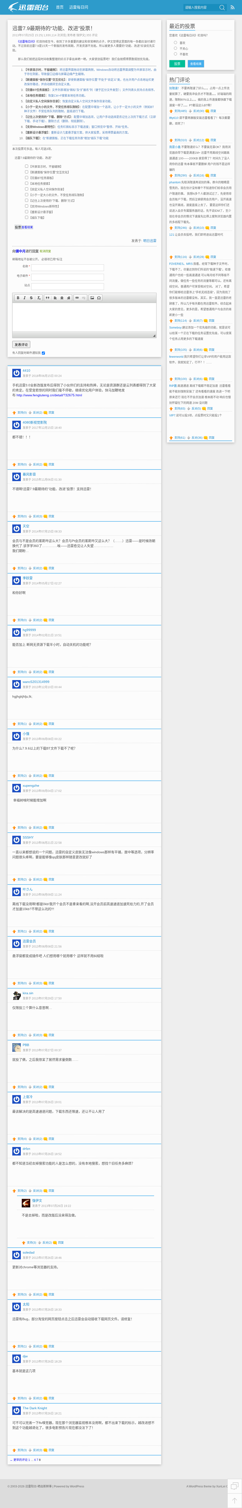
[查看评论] (234, 1486)
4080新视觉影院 (35, 422)
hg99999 (29, 630)
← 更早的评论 (19, 1460)
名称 (26, 266)
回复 (51, 412)
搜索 (222, 7)
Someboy (175, 327)
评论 (92, 35)
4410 (26, 370)
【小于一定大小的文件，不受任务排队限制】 (57, 195)
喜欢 (182, 43)
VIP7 (172, 415)
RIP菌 (173, 386)
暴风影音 (29, 474)
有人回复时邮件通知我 (26, 353)
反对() (37, 412)
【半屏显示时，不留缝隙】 (46, 166)
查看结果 (27, 227)
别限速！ (175, 88)
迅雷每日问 (78, 7)
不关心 (184, 48)
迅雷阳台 (28, 7)
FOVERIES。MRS (181, 264)
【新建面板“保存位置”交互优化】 (49, 172)
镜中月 (21, 251)
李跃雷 (28, 578)
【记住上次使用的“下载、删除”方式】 (52, 201)
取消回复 (45, 251)
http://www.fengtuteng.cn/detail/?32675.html (49, 395)
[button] (18, 298)
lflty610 (173, 118)
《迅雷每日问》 (27, 41)
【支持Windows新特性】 (44, 206)
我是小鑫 (175, 147)
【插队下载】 (37, 218)
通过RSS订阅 (232, 7)
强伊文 (80, 35)
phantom (175, 182)
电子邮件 (23, 276)
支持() (22, 412)
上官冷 (28, 1097)
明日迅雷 (149, 241)
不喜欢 (184, 54)
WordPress (77, 1486)
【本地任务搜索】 (40, 183)
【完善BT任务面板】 (42, 178)
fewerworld (176, 356)
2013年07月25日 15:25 (27, 35)
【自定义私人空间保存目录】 (47, 189)
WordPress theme (200, 1486)
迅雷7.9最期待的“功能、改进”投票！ (53, 28)
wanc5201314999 (36, 682)
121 (171, 234)
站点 (27, 285)
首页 (60, 7)
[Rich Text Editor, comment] (84, 317)
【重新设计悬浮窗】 (41, 212)
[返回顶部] (234, 1501)
